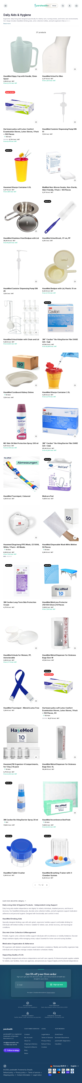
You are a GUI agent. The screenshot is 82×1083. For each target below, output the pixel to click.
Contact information (23, 1075)
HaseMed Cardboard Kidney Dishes (18, 392)
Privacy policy (51, 992)
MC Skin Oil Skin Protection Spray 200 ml (20, 443)
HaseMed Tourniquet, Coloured (16, 496)
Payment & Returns (30, 1047)
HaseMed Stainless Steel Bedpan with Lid (21, 238)
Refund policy (8, 1072)
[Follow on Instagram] (4, 1066)
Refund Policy (46, 1044)
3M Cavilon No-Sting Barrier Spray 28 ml (20, 820)
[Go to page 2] (46, 885)
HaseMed (58, 1044)
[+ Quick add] (36, 69)
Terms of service (34, 1072)
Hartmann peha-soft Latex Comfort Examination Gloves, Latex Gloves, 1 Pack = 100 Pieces (21, 131)
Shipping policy (8, 1075)
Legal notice (37, 1075)
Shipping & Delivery (30, 1044)
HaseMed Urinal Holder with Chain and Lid (21, 339)
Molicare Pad (47, 496)
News (26, 1053)
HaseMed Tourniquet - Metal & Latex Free (21, 708)
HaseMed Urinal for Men (52, 76)
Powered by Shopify (25, 1070)
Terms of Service (47, 1037)
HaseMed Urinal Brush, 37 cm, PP (56, 238)
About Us (27, 1041)
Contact (27, 1034)
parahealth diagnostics (62, 1041)
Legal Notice (45, 1034)
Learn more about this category (13, 901)
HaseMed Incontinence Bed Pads (56, 820)
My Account (28, 1037)
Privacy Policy (46, 1041)
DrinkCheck (59, 1034)
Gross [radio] (54, 6)
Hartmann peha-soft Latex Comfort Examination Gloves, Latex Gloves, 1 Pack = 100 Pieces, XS (60, 710)
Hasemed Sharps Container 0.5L (17, 187)
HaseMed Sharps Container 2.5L (56, 392)
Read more (7, 23)
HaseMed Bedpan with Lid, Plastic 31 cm (59, 288)
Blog (25, 1050)
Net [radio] (48, 6)
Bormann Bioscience (62, 1037)
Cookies (44, 1047)
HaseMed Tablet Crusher (14, 873)
